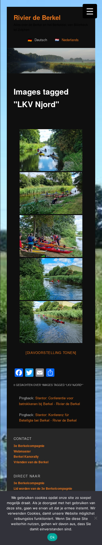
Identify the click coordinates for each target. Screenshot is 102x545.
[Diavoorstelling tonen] (51, 352)
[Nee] (95, 518)
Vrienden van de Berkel (31, 462)
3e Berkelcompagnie (29, 445)
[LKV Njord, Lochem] (51, 150)
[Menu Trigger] (90, 11)
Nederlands (70, 39)
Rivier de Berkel (37, 17)
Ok (52, 537)
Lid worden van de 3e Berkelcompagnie (43, 488)
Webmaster (22, 451)
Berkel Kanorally (26, 456)
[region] (51, 60)
